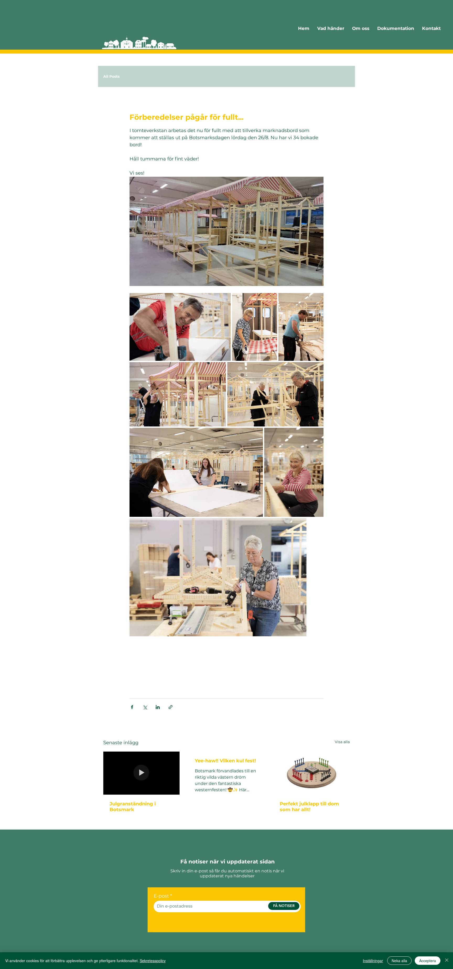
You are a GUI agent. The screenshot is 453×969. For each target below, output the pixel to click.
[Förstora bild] (180, 327)
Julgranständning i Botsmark (133, 806)
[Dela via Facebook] (132, 707)
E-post (161, 896)
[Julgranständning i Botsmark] (141, 773)
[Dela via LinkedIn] (157, 707)
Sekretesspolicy (153, 960)
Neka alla (399, 960)
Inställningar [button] (373, 960)
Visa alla (342, 741)
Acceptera (427, 960)
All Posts (111, 76)
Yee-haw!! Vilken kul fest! (225, 761)
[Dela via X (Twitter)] (144, 707)
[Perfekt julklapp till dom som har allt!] (311, 773)
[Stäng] (447, 960)
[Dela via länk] (170, 707)
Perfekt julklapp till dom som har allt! (309, 806)
